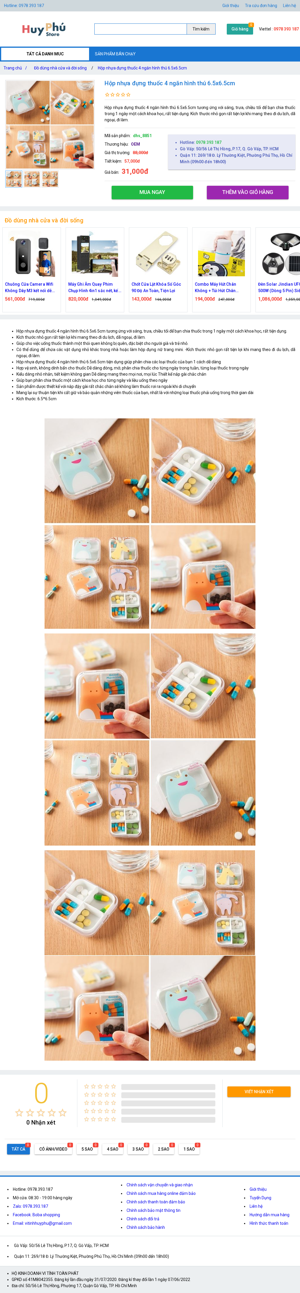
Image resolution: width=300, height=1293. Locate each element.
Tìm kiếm (200, 29)
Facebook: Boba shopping (36, 1214)
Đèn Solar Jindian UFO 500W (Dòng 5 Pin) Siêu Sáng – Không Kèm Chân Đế (219, 288)
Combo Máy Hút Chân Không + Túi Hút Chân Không (152, 288)
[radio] (19, 1113)
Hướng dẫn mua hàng (269, 1214)
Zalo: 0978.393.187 (30, 1206)
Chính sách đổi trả (143, 1219)
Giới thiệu (230, 5)
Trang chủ (15, 68)
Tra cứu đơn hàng (261, 5)
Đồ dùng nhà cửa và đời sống (60, 68)
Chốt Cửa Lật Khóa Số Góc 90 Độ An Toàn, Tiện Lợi (93, 287)
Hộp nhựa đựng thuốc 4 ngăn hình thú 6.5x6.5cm (142, 68)
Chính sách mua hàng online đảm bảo (161, 1193)
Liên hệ (289, 5)
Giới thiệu (258, 1189)
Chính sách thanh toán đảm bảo (156, 1202)
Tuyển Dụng (260, 1197)
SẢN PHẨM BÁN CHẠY (115, 54)
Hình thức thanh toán (269, 1223)
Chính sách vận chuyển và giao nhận (160, 1185)
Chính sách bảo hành (146, 1227)
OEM (135, 144)
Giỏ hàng (239, 29)
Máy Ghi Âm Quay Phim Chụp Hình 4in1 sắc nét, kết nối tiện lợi (30, 288)
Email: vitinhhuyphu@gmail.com (42, 1223)
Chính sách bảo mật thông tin (153, 1210)
